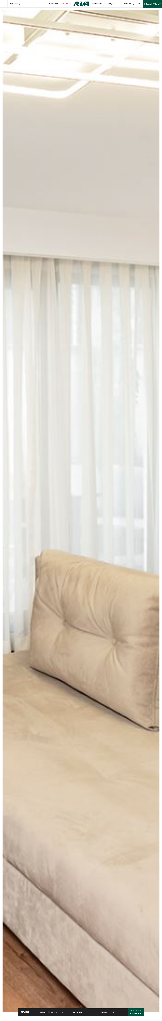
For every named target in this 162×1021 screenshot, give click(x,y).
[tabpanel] (81, 511)
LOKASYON (96, 4)
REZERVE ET (152, 3)
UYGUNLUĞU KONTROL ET (136, 1012)
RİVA (81, 4)
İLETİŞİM (110, 4)
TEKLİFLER (66, 4)
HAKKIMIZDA (52, 4)
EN (139, 4)
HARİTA (127, 4)
